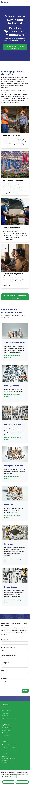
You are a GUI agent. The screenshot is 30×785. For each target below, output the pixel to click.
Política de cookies (10, 776)
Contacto (5, 716)
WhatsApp (7, 730)
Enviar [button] (25, 691)
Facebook (7, 728)
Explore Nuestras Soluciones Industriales (15, 47)
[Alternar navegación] (27, 2)
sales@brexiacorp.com (11, 745)
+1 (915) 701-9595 (9, 747)
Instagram (7, 736)
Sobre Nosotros (7, 710)
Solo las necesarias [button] (8, 782)
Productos (5, 713)
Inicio (3, 708)
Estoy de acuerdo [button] (22, 782)
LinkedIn (6, 733)
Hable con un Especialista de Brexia (15, 297)
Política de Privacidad (9, 718)
